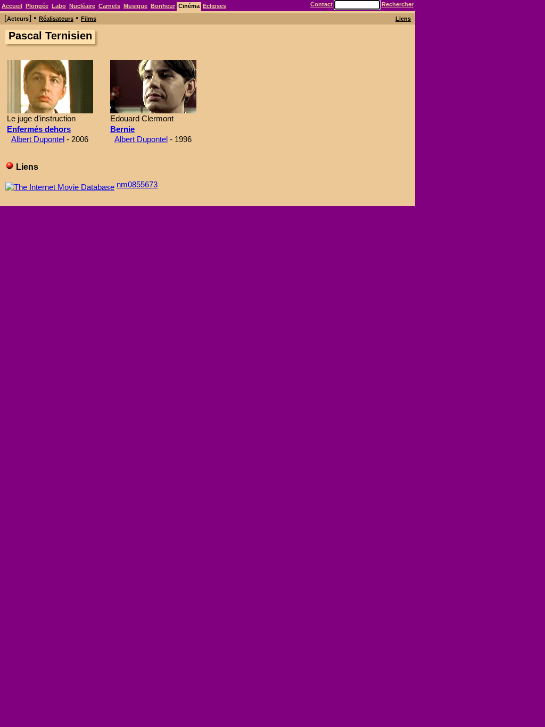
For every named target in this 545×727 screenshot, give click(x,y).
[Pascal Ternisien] (50, 110)
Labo (59, 6)
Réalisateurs (56, 18)
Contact (321, 4)
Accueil (12, 6)
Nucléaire (82, 6)
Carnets (109, 6)
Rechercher (398, 4)
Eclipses (214, 6)
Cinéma (189, 6)
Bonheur (163, 6)
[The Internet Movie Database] (59, 184)
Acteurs (18, 18)
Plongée (37, 6)
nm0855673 (137, 184)
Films (88, 18)
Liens (403, 18)
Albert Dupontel (37, 139)
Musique (135, 6)
